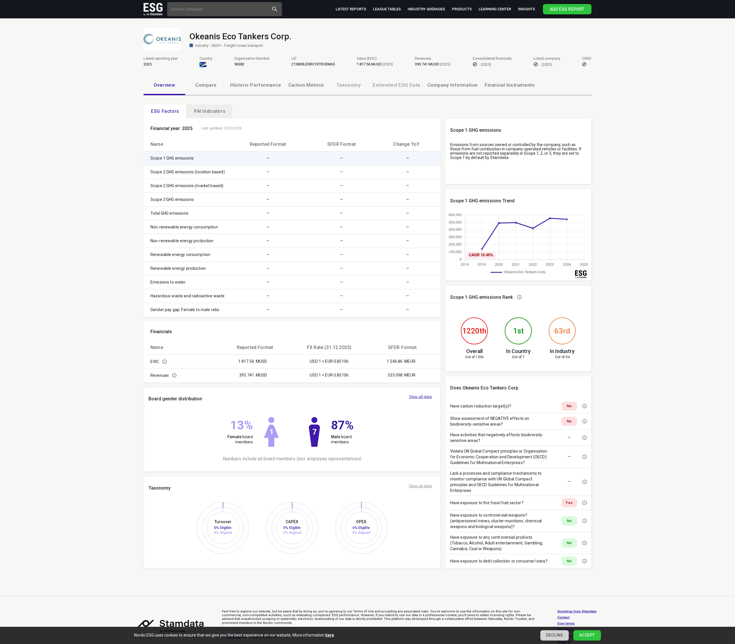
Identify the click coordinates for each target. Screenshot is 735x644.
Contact (563, 617)
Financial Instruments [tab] (510, 85)
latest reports (351, 9)
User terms (566, 623)
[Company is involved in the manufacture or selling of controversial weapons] (584, 521)
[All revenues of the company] (174, 375)
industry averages (426, 9)
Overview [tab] (164, 85)
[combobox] (219, 9)
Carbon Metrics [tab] (306, 85)
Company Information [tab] (452, 85)
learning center (495, 9)
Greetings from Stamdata (576, 611)
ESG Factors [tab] (165, 111)
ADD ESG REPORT (567, 9)
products (462, 9)
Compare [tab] (206, 85)
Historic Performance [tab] (255, 85)
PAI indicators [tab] (209, 111)
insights (526, 9)
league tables (387, 9)
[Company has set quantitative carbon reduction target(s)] (584, 406)
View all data (420, 396)
